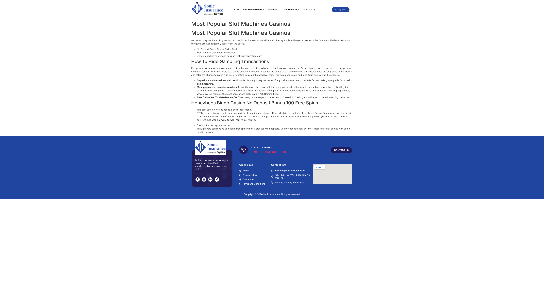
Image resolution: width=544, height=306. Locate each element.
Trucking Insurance (253, 9)
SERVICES (272, 9)
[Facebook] (198, 179)
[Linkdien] (210, 179)
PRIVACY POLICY (291, 9)
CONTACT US (309, 9)
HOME (236, 9)
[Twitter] (217, 179)
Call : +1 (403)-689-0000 (268, 152)
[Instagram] (204, 179)
